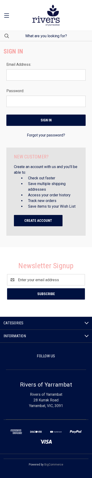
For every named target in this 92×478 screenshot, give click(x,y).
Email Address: (18, 64)
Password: (15, 91)
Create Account (38, 220)
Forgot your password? (46, 135)
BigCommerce (53, 464)
